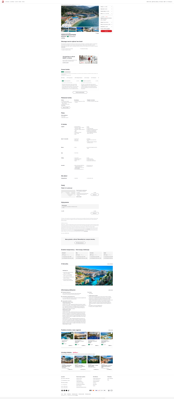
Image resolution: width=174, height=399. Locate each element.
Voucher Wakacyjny (96, 379)
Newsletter (95, 384)
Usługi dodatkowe (79, 381)
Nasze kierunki (66, 4)
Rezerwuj (106, 31)
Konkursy (94, 382)
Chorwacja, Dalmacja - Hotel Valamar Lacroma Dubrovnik (80, 333)
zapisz (97, 33)
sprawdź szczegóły (66, 62)
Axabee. (76, 395)
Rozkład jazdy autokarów (80, 384)
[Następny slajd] (98, 77)
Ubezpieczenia (78, 379)
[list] (71, 82)
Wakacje (62, 4)
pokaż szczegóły (78, 196)
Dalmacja (73, 4)
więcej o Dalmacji (110, 263)
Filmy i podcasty (110, 378)
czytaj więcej (63, 105)
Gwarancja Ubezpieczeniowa (81, 387)
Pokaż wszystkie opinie (80, 92)
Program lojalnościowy (97, 378)
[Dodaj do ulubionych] (72, 333)
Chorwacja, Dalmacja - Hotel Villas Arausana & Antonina (92, 333)
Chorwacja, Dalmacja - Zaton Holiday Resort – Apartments (106, 333)
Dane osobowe (78, 385)
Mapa (69, 33)
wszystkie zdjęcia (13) (66, 25)
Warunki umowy (79, 378)
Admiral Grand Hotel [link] (77, 4)
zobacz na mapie (66, 107)
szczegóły (108, 28)
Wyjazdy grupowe (96, 381)
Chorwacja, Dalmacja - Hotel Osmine (66, 332)
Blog (108, 379)
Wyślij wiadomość (80, 242)
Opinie (94, 385)
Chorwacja (69, 4)
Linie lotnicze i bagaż (79, 382)
